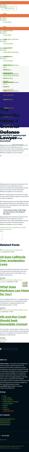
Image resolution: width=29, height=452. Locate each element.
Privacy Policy (15, 446)
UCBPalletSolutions (5, 422)
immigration (3, 229)
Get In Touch (3, 439)
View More (2, 278)
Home (4, 396)
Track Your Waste (8, 399)
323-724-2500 (5, 2)
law (7, 229)
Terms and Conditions (5, 446)
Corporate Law (4, 281)
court (20, 227)
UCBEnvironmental (5, 421)
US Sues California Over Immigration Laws (12, 260)
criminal (24, 227)
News (1, 311)
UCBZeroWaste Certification (11, 401)
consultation (15, 227)
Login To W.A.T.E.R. (9, 8)
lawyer (10, 229)
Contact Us (6, 409)
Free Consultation (8, 403)
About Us (5, 405)
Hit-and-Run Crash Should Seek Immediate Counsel (13, 320)
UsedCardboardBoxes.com (7, 419)
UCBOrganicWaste (5, 424)
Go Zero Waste (7, 398)
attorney (7, 227)
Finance (2, 252)
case (10, 227)
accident (2, 227)
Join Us (5, 407)
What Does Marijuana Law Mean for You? (14, 290)
